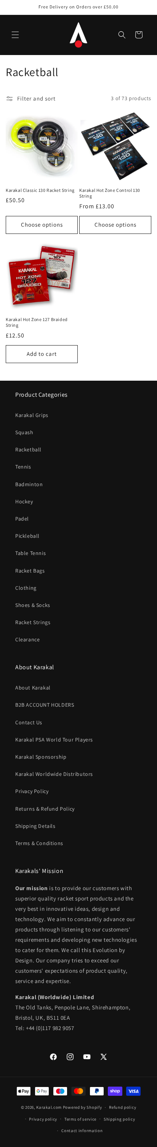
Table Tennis (30, 553)
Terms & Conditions (39, 843)
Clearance (27, 639)
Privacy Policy (31, 791)
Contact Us (28, 722)
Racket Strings (32, 622)
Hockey (24, 501)
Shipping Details (35, 826)
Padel (22, 518)
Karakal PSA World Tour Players (54, 739)
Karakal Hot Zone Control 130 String (109, 193)
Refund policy (122, 1107)
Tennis (23, 466)
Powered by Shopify (82, 1107)
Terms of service (80, 1119)
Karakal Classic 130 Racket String (40, 190)
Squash (24, 432)
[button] (15, 34)
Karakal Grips (31, 415)
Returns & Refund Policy (45, 808)
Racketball (28, 449)
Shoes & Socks (32, 605)
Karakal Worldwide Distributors (54, 774)
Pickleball (27, 535)
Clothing (26, 587)
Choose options (42, 224)
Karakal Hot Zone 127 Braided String (37, 322)
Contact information (82, 1130)
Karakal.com (49, 1107)
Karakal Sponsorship (40, 756)
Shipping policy (119, 1119)
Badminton (29, 484)
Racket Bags (30, 570)
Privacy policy (43, 1119)
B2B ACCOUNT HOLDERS (44, 704)
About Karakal (33, 687)
